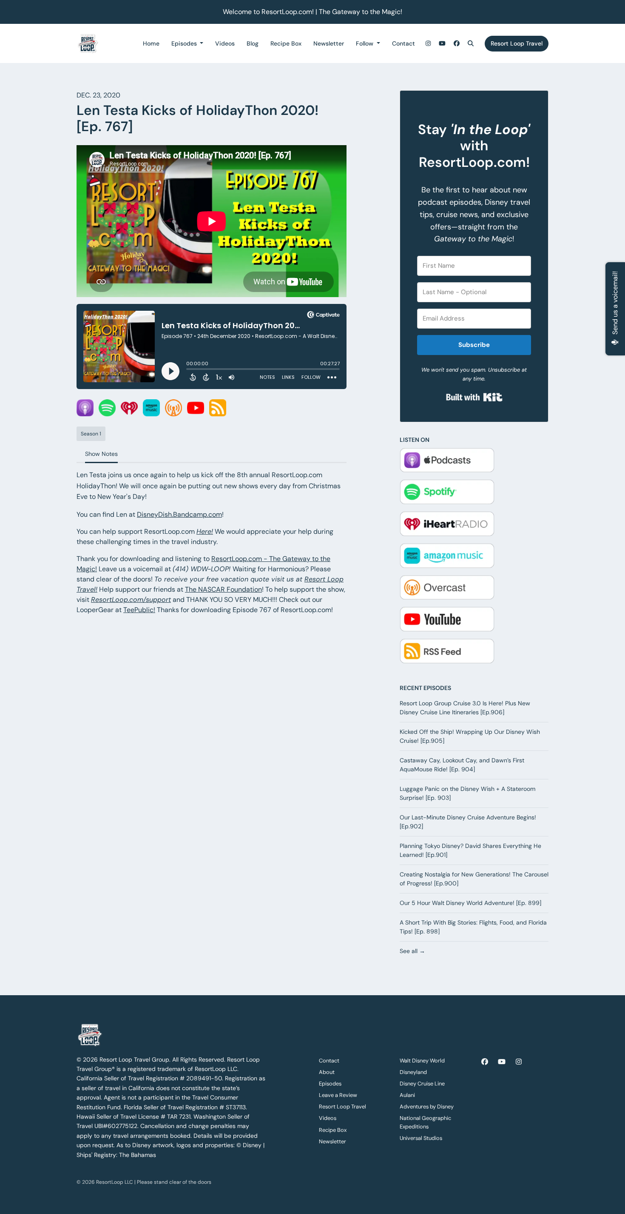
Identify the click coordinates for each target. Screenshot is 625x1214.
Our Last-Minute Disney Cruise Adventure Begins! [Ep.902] (468, 821)
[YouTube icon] (501, 1062)
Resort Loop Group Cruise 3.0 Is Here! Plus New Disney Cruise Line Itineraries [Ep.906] (465, 707)
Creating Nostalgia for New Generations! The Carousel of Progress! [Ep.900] (474, 878)
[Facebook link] (456, 44)
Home (151, 43)
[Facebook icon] (484, 1062)
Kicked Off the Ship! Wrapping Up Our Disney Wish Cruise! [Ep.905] (470, 736)
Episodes (185, 43)
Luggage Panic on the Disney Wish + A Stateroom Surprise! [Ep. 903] (467, 793)
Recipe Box (285, 43)
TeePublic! (139, 609)
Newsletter (328, 43)
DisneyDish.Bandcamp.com (179, 514)
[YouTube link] (442, 44)
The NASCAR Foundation (223, 589)
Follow (365, 43)
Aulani (407, 1095)
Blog (253, 43)
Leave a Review (338, 1095)
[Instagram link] (428, 44)
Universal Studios (421, 1138)
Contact (403, 43)
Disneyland (413, 1072)
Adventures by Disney (427, 1106)
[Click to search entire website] (471, 44)
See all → (412, 951)
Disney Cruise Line (422, 1083)
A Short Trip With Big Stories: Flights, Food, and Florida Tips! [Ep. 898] (473, 927)
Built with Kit (474, 397)
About (327, 1072)
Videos (225, 43)
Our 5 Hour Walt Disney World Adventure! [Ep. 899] (470, 903)
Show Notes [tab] (101, 454)
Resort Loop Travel (517, 43)
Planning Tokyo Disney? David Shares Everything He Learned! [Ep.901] (470, 850)
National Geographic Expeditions (425, 1122)
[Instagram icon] (518, 1062)
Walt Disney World (422, 1060)
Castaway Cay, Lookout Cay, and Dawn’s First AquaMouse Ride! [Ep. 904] (462, 764)
